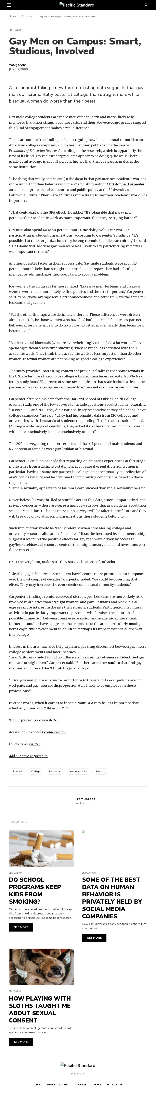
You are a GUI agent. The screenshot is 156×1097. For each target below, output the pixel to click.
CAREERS (95, 1084)
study (39, 657)
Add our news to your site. (28, 756)
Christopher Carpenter (125, 184)
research (94, 151)
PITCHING (80, 1084)
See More (21, 927)
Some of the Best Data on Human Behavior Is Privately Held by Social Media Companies (112, 898)
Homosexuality (78, 771)
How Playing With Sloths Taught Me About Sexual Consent (40, 1009)
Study (27, 404)
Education (27, 16)
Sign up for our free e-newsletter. (33, 720)
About (38, 1084)
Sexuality (101, 771)
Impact (51, 1084)
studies (33, 624)
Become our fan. (54, 732)
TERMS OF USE (113, 1084)
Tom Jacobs (17, 65)
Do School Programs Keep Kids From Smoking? (35, 891)
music (134, 624)
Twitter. (34, 744)
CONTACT (65, 1084)
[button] (9, 5)
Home (12, 16)
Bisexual (17, 771)
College (35, 771)
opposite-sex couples (121, 387)
